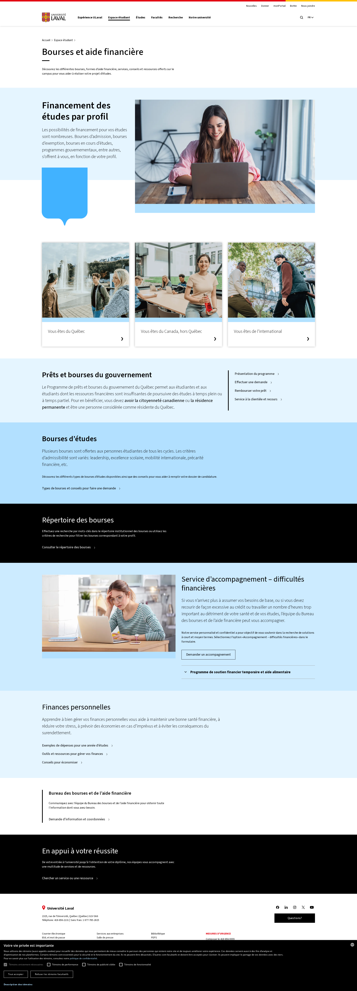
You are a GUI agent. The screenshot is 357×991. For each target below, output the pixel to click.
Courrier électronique (53, 933)
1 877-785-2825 (91, 920)
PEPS (154, 937)
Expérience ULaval (90, 17)
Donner (265, 6)
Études (140, 17)
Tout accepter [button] (15, 974)
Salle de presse (105, 937)
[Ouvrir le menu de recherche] (301, 17)
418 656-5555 (227, 939)
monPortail (280, 6)
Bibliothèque (158, 933)
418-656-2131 (61, 920)
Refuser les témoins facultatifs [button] (51, 974)
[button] (18, 984)
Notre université (200, 17)
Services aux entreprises (110, 933)
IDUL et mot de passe (53, 937)
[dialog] (178, 965)
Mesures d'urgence (218, 933)
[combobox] (352, 945)
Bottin (293, 6)
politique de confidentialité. (84, 958)
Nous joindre (308, 6)
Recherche (175, 17)
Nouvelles (251, 6)
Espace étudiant (119, 17)
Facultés (157, 17)
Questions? (295, 918)
